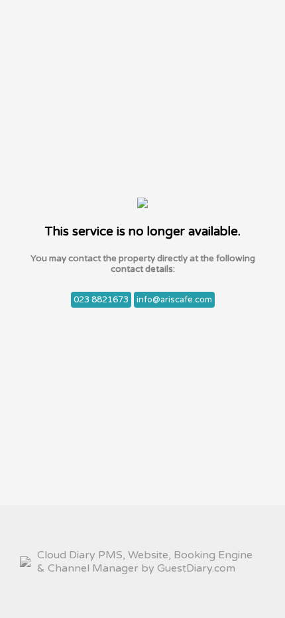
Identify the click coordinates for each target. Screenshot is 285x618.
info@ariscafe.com (174, 299)
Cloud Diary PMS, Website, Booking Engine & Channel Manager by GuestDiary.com (145, 561)
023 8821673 (101, 299)
